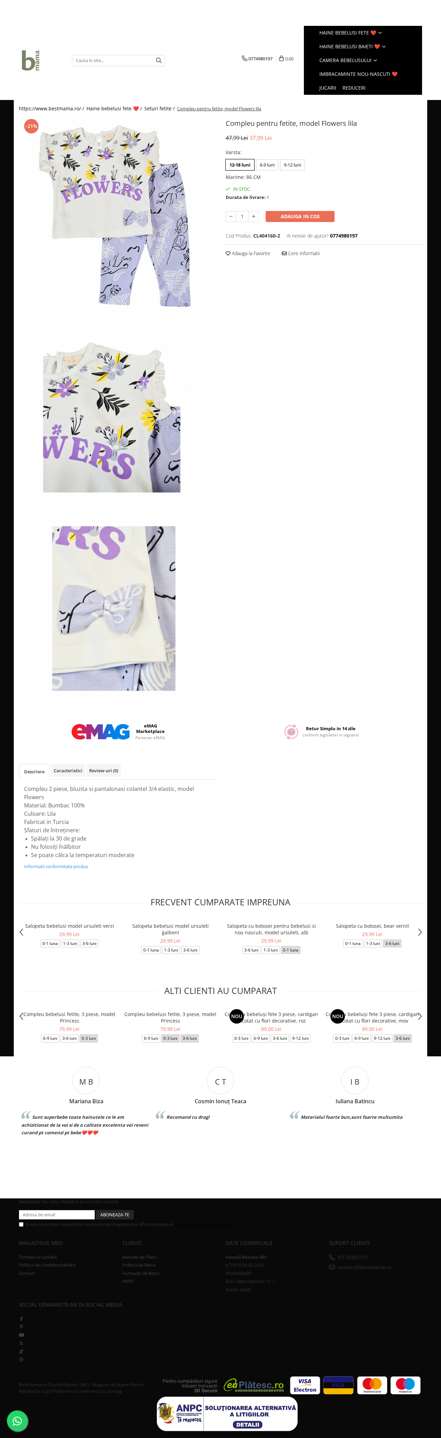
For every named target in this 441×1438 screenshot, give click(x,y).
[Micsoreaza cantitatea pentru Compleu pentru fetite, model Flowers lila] (231, 216)
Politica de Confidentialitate (203, 1224)
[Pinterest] (21, 1327)
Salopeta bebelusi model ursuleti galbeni (170, 929)
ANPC (128, 1281)
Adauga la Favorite (250, 253)
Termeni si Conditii (38, 1257)
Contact (27, 1273)
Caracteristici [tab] (68, 770)
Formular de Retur (141, 1273)
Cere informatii (303, 253)
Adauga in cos (300, 216)
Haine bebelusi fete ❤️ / (114, 108)
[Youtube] (21, 1335)
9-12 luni (292, 165)
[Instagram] (21, 1359)
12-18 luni (239, 165)
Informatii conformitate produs (56, 866)
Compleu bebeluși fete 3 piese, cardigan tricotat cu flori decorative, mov (372, 1017)
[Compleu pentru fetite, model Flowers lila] (117, 215)
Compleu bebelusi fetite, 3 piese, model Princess (69, 1017)
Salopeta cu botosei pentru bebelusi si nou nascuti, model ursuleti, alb (271, 929)
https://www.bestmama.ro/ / (52, 108)
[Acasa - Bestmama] (40, 60)
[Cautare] (159, 60)
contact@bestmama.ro (364, 1267)
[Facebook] (21, 1319)
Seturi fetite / (160, 108)
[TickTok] (21, 1351)
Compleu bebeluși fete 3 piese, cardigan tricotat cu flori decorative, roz (271, 1017)
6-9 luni (267, 165)
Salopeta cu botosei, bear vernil (372, 926)
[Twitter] (21, 1343)
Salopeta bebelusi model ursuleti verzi (69, 926)
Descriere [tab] (34, 771)
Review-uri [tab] (103, 770)
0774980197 (353, 1257)
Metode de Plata (139, 1257)
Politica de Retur (139, 1265)
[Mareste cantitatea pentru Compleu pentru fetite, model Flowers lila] (253, 216)
